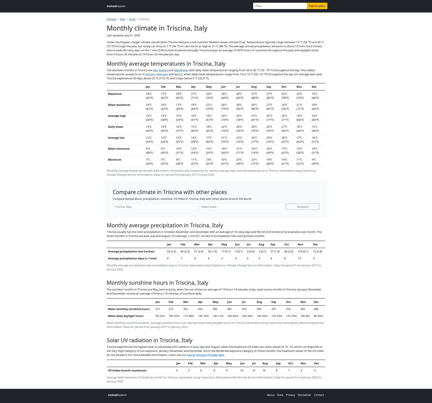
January (150, 74)
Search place (317, 6)
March (178, 74)
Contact (319, 395)
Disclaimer (304, 395)
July (155, 70)
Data (280, 395)
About (271, 395)
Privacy (290, 395)
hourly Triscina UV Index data (205, 355)
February (162, 74)
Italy (122, 19)
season (116, 6)
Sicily (132, 19)
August (163, 70)
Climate (111, 19)
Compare (302, 207)
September (181, 70)
